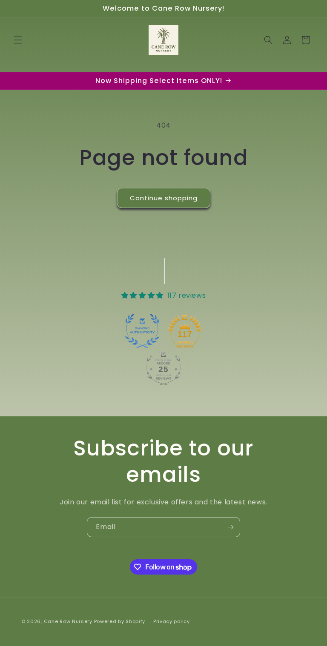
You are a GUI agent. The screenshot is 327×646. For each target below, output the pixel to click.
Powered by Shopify (120, 621)
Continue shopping (164, 198)
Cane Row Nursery (68, 621)
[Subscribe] (230, 527)
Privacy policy (171, 621)
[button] (18, 40)
